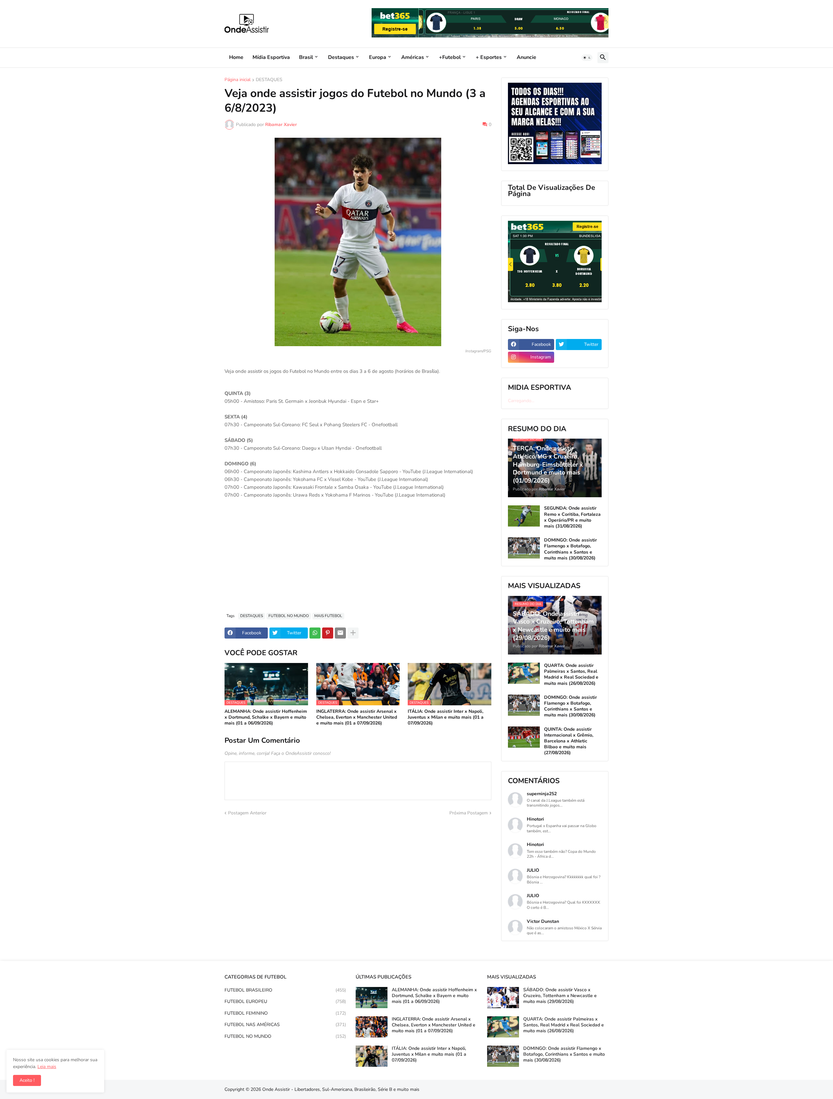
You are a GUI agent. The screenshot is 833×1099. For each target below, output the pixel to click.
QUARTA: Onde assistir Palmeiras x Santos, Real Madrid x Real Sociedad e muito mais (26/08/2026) (571, 674)
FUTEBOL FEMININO (285, 1013)
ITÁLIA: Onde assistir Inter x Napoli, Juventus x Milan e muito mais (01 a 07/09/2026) (446, 717)
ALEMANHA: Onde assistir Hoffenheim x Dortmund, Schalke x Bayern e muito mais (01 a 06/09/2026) (266, 717)
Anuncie (526, 57)
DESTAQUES (269, 80)
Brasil (306, 57)
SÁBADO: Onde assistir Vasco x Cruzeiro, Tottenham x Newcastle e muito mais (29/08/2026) (560, 996)
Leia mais (46, 1067)
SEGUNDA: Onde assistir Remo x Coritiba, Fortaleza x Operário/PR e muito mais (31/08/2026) (572, 517)
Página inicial (238, 80)
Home (236, 57)
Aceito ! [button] (27, 1080)
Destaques (341, 57)
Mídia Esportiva (271, 57)
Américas (412, 57)
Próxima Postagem (468, 813)
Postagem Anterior (247, 813)
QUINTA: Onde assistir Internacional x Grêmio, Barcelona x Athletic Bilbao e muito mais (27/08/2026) (568, 741)
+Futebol (450, 57)
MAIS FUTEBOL (328, 615)
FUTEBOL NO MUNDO (288, 615)
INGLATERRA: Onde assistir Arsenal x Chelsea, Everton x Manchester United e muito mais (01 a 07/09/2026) (356, 717)
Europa (377, 57)
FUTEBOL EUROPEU (285, 1001)
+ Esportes (489, 57)
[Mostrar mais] (353, 633)
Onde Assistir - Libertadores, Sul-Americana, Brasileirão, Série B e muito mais (340, 1089)
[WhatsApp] (315, 633)
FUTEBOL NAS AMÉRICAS (285, 1025)
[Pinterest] (327, 633)
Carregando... (521, 401)
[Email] (340, 633)
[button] (587, 57)
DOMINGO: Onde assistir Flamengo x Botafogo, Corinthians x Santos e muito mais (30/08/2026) (570, 549)
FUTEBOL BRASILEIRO (285, 990)
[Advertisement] (358, 559)
